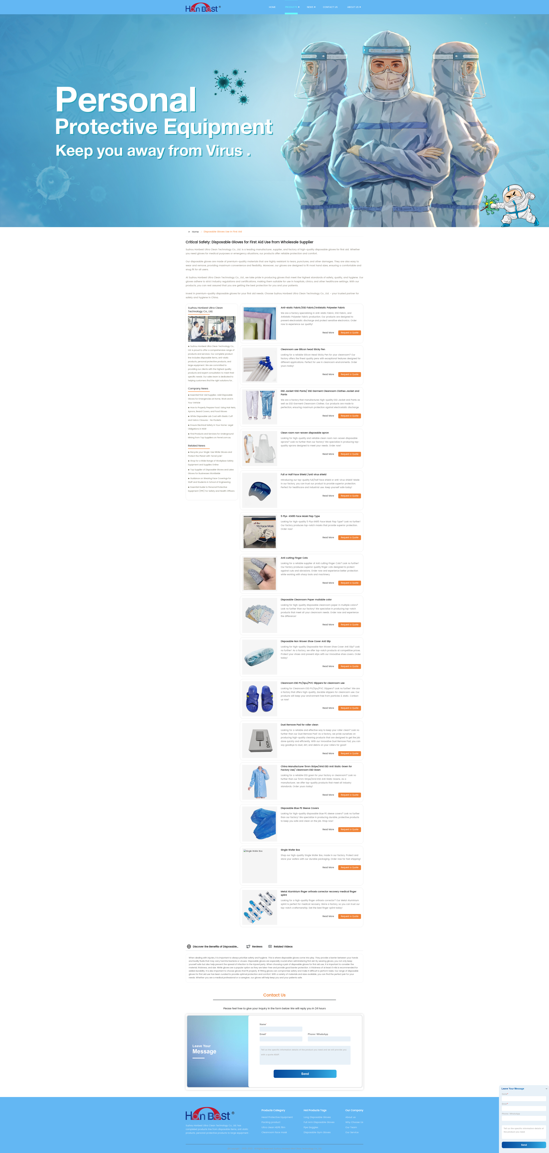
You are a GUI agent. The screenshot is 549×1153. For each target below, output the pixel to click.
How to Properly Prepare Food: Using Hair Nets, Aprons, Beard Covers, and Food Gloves (212, 409)
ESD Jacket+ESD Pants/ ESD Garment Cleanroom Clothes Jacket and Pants (320, 392)
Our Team (351, 1127)
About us (353, 7)
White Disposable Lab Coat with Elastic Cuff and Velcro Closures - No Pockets (210, 418)
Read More (328, 333)
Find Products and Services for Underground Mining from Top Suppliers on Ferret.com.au (210, 435)
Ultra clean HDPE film (273, 1127)
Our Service (352, 1132)
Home (272, 7)
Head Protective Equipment (277, 1117)
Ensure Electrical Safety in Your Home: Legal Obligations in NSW (210, 427)
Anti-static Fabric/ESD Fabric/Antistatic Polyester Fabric (313, 308)
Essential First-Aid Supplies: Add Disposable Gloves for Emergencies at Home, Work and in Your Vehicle (210, 398)
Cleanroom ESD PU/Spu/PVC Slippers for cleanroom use (313, 683)
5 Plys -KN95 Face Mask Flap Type (300, 516)
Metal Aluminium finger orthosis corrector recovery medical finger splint (318, 893)
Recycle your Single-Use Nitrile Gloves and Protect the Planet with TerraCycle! (210, 454)
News (310, 7)
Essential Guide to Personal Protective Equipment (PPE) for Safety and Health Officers (211, 489)
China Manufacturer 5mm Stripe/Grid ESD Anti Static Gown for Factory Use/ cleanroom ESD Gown (316, 768)
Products (291, 7)
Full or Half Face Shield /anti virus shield (303, 474)
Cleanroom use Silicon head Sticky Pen (303, 349)
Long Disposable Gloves (317, 1117)
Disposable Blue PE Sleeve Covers (300, 808)
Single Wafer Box (290, 850)
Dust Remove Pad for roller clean (299, 725)
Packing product (270, 1122)
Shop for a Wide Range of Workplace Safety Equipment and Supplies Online (210, 462)
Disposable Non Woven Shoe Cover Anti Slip (306, 641)
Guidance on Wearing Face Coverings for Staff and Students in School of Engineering (209, 480)
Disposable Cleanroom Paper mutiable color (306, 599)
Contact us (330, 7)
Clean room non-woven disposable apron (305, 433)
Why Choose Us (354, 1122)
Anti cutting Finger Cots (294, 558)
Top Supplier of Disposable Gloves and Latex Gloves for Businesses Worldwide (211, 471)
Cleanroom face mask (274, 1132)
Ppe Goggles (311, 1127)
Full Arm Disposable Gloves (319, 1122)
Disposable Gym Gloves (317, 1132)
